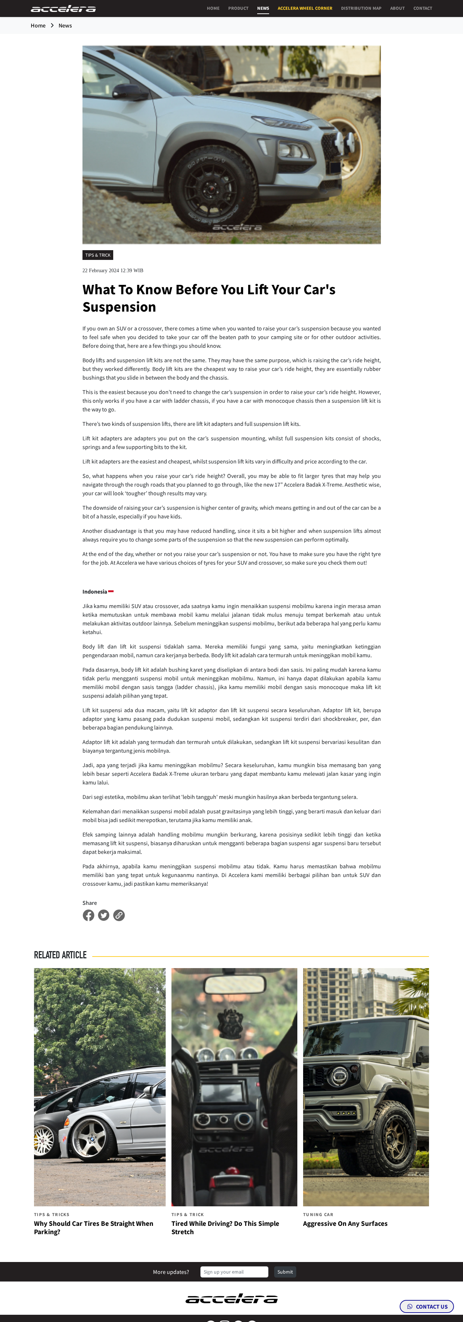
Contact (422, 8)
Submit (285, 1271)
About (397, 8)
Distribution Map (361, 8)
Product (238, 8)
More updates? (171, 1271)
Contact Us (431, 1306)
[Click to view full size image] (231, 144)
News (263, 8)
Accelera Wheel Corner (305, 8)
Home (213, 8)
